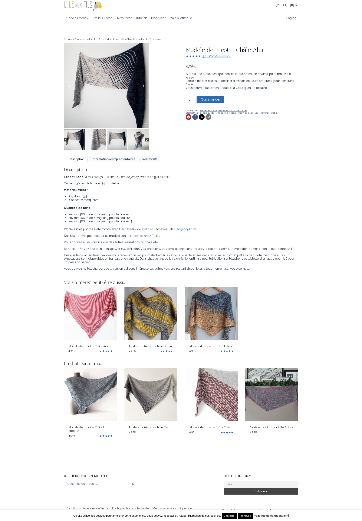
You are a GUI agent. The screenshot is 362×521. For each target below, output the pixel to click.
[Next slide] (143, 86)
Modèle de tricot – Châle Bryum (151, 346)
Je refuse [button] (246, 515)
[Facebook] (195, 117)
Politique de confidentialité (130, 508)
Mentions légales (164, 508)
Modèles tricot (208, 110)
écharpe (204, 113)
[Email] (208, 117)
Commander (211, 99)
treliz (274, 113)
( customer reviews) (216, 56)
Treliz (145, 229)
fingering (223, 113)
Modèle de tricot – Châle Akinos (272, 427)
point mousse (252, 113)
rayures (265, 113)
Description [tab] (76, 159)
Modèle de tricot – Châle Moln (149, 427)
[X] (202, 117)
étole (213, 113)
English (291, 18)
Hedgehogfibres (185, 229)
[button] (74, 139)
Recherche (134, 485)
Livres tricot (123, 18)
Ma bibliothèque (180, 18)
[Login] (278, 5)
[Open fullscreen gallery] (144, 124)
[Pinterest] (188, 117)
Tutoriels (141, 18)
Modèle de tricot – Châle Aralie (89, 346)
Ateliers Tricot (102, 18)
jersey (240, 113)
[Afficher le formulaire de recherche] (284, 5)
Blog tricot (158, 18)
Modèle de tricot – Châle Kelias (210, 346)
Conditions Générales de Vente (87, 508)
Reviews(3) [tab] (149, 159)
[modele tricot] (106, 85)
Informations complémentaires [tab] (113, 159)
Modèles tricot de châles (232, 110)
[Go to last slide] (69, 86)
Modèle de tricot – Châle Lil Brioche (87, 429)
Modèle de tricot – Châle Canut (210, 427)
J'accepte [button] (229, 515)
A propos (185, 508)
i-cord (232, 113)
